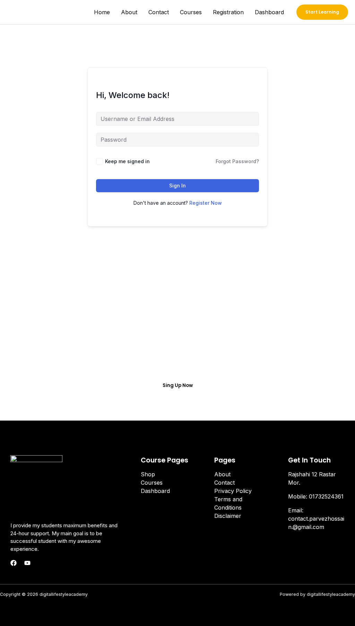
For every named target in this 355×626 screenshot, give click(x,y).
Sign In (177, 185)
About (129, 12)
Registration (228, 12)
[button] (322, 12)
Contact (158, 12)
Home (102, 12)
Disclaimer (227, 515)
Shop (148, 474)
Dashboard (269, 12)
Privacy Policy (233, 490)
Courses (191, 12)
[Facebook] (13, 563)
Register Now (205, 203)
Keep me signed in (127, 161)
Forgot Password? (237, 161)
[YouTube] (27, 563)
